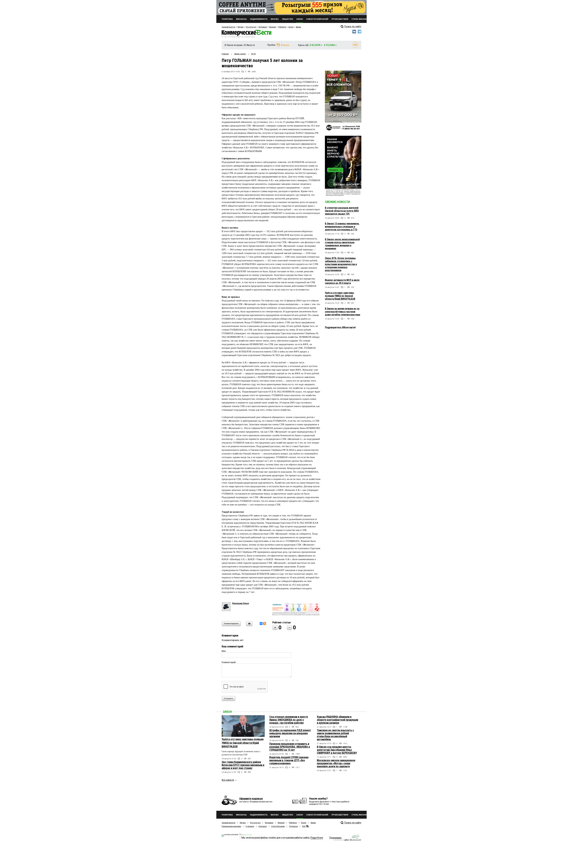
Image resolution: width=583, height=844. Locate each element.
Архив (298, 27)
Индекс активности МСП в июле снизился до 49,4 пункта (342, 282)
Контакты (263, 826)
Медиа (241, 27)
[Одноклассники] (264, 623)
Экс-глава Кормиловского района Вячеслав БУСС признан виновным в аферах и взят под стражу (243, 765)
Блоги (290, 27)
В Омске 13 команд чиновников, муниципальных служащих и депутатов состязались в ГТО (342, 226)
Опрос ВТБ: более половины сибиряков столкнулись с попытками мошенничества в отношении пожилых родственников (341, 264)
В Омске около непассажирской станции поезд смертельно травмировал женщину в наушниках (342, 244)
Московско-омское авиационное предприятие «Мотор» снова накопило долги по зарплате (336, 763)
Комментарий (229, 662)
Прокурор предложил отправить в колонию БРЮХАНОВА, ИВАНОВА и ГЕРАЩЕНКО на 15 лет (289, 746)
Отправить (228, 698)
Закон (227, 711)
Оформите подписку (251, 798)
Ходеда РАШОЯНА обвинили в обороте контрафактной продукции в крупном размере (337, 719)
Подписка (293, 826)
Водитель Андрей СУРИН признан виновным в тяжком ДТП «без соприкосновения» (289, 760)
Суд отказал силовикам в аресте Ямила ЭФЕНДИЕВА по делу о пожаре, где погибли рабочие (288, 719)
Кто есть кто (251, 27)
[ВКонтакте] (261, 623)
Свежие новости (337, 201)
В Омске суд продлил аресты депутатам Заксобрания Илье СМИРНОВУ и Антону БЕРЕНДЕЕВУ (337, 749)
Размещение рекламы (231, 826)
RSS (303, 826)
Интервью (263, 27)
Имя (224, 651)
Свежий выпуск (228, 27)
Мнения (272, 27)
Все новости (228, 780)
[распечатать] (249, 625)
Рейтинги (282, 27)
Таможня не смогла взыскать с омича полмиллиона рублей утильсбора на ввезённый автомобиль (335, 735)
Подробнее (316, 837)
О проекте (249, 826)
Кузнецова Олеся (240, 603)
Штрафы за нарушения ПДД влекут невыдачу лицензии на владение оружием (290, 733)
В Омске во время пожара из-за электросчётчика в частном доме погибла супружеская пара (342, 311)
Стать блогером (278, 826)
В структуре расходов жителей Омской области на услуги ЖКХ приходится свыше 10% (342, 210)
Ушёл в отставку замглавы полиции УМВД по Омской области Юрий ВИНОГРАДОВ (340, 295)
